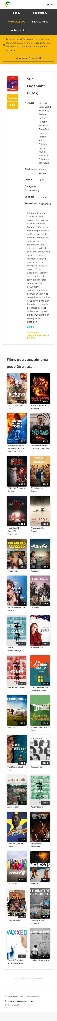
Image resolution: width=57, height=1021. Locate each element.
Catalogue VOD (16, 22)
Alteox (40, 978)
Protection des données (30, 996)
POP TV (16, 13)
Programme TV (40, 22)
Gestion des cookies (25, 1001)
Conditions (9, 1001)
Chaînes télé (17, 31)
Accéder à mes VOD (30, 58)
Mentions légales (11, 996)
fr (48, 4)
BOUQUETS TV (40, 13)
